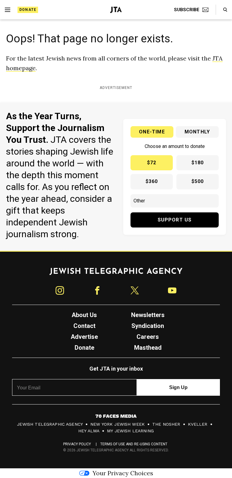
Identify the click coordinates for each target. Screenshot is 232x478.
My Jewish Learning (130, 430)
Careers (148, 336)
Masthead (148, 347)
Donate (27, 10)
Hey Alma (88, 430)
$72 (151, 162)
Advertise (84, 336)
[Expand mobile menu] (7, 9)
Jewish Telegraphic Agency (50, 424)
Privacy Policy (77, 444)
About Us (84, 315)
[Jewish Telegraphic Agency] (116, 273)
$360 (152, 181)
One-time (152, 132)
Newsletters (148, 315)
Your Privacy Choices (122, 473)
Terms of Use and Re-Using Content (134, 444)
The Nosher (166, 424)
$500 (198, 181)
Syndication (147, 325)
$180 (198, 162)
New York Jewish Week (117, 424)
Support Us (175, 220)
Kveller (198, 424)
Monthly (197, 132)
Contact (84, 325)
